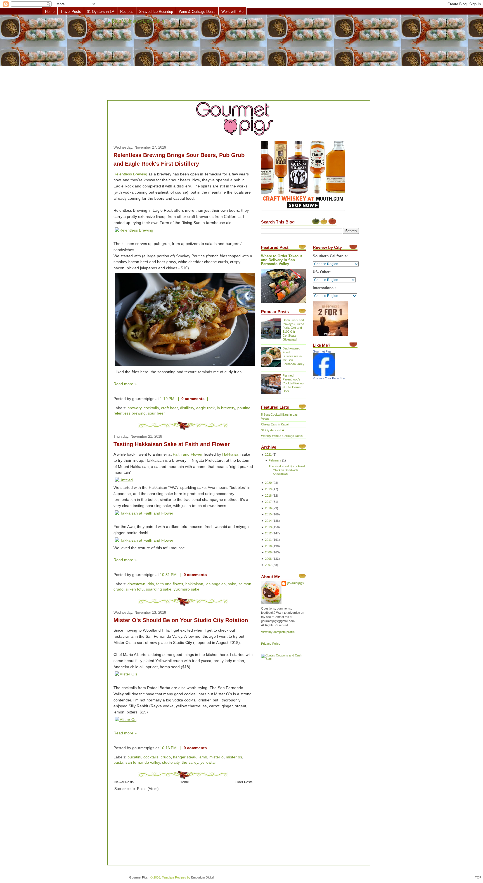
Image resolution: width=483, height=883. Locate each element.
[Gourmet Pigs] (324, 375)
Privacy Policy (270, 643)
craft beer (169, 408)
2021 (268, 454)
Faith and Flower (188, 454)
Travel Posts (70, 11)
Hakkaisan (231, 454)
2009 (268, 552)
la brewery (226, 408)
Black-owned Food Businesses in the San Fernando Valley (293, 356)
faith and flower (169, 584)
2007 (268, 565)
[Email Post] (212, 399)
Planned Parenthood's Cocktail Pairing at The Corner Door (293, 383)
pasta (118, 762)
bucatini (134, 757)
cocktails (151, 408)
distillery (187, 408)
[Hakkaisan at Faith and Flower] (144, 513)
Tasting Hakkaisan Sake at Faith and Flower (171, 444)
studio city (170, 762)
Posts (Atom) (147, 789)
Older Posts (243, 782)
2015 (268, 514)
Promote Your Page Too (329, 378)
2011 (268, 539)
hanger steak (184, 757)
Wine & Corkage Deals (197, 11)
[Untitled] (123, 480)
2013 (268, 527)
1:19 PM (167, 399)
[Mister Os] (125, 720)
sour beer (156, 413)
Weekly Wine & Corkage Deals (282, 435)
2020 (268, 482)
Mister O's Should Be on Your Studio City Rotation (180, 620)
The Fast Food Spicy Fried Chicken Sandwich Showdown (287, 470)
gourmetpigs (295, 583)
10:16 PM (168, 748)
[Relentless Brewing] (134, 230)
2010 (268, 546)
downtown (136, 584)
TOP (478, 877)
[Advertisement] (241, 58)
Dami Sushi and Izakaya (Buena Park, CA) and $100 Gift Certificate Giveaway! (293, 329)
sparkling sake (158, 589)
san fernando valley (143, 762)
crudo (166, 757)
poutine (243, 408)
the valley (190, 762)
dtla (151, 584)
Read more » (125, 384)
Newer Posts (124, 782)
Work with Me (232, 11)
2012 (268, 533)
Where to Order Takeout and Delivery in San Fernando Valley (281, 260)
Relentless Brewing (130, 174)
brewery (134, 408)
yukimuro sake (186, 589)
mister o (216, 757)
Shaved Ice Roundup (156, 11)
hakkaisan (194, 584)
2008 (268, 558)
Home (50, 11)
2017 (268, 501)
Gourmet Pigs (322, 351)
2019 (268, 489)
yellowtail (208, 762)
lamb (202, 757)
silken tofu (135, 589)
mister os (234, 757)
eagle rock (205, 408)
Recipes (126, 11)
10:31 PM (168, 575)
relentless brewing (129, 413)
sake (232, 584)
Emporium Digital (202, 877)
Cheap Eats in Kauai (274, 424)
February (275, 460)
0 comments (193, 399)
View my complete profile (278, 632)
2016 (268, 508)
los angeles (215, 584)
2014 (268, 520)
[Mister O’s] (126, 674)
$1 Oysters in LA (100, 11)
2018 (268, 495)
